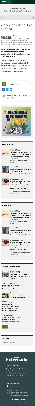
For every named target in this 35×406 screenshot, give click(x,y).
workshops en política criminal (9, 46)
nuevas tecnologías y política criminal (21, 44)
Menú (3, 17)
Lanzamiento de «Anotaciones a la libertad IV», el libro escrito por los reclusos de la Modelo (12, 287)
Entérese (16, 36)
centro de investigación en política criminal (15, 40)
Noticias (4, 301)
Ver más (5, 327)
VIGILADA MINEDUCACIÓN (17, 400)
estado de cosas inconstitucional (10, 42)
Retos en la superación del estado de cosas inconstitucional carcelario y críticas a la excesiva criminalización (16, 53)
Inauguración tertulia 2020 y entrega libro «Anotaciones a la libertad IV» (20, 276)
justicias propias (6, 44)
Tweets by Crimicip (8, 342)
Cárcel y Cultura (14, 149)
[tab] (17, 84)
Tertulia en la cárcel (15, 271)
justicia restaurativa (26, 42)
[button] (33, 21)
